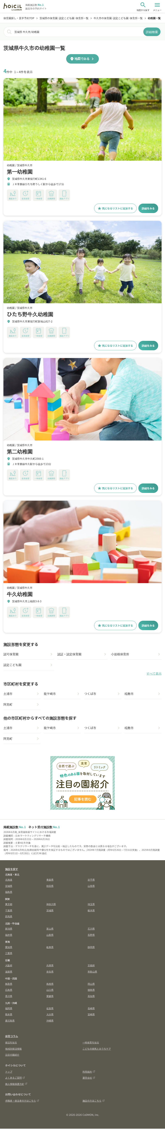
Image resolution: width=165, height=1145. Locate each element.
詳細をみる (148, 208)
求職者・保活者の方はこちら (20, 1100)
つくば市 (90, 693)
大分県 (49, 1014)
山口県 (49, 989)
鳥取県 (8, 983)
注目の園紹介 (12, 1054)
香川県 (8, 996)
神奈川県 (51, 904)
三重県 (8, 953)
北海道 (8, 879)
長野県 (91, 934)
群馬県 (8, 916)
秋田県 (49, 885)
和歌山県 (92, 971)
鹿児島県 (10, 1020)
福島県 (8, 891)
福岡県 (8, 1008)
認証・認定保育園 (69, 654)
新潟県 (8, 928)
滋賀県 (8, 971)
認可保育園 (10, 654)
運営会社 (87, 1077)
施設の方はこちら (91, 1100)
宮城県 (8, 885)
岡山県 (91, 983)
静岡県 (91, 947)
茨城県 (49, 910)
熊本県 (8, 1014)
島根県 (49, 983)
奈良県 (49, 971)
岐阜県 (49, 947)
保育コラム (11, 1036)
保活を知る (11, 1042)
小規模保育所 (120, 654)
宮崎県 (91, 1014)
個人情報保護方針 (14, 1084)
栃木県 (91, 910)
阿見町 (7, 704)
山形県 (91, 885)
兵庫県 (49, 965)
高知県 (91, 996)
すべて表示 (154, 673)
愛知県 (8, 947)
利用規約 (87, 1071)
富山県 (49, 928)
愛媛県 (49, 996)
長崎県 (91, 1008)
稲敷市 (129, 693)
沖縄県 (49, 1020)
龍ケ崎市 (50, 693)
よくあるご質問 (13, 1077)
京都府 (91, 965)
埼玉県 (91, 904)
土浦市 (7, 693)
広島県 (8, 989)
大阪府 (8, 965)
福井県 (8, 934)
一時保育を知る (90, 1042)
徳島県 (91, 989)
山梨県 (49, 934)
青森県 (49, 879)
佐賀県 (49, 1008)
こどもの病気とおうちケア (96, 1048)
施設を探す (11, 869)
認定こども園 (12, 665)
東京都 (8, 904)
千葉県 (8, 910)
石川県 (91, 928)
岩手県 (91, 879)
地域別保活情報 (13, 1048)
